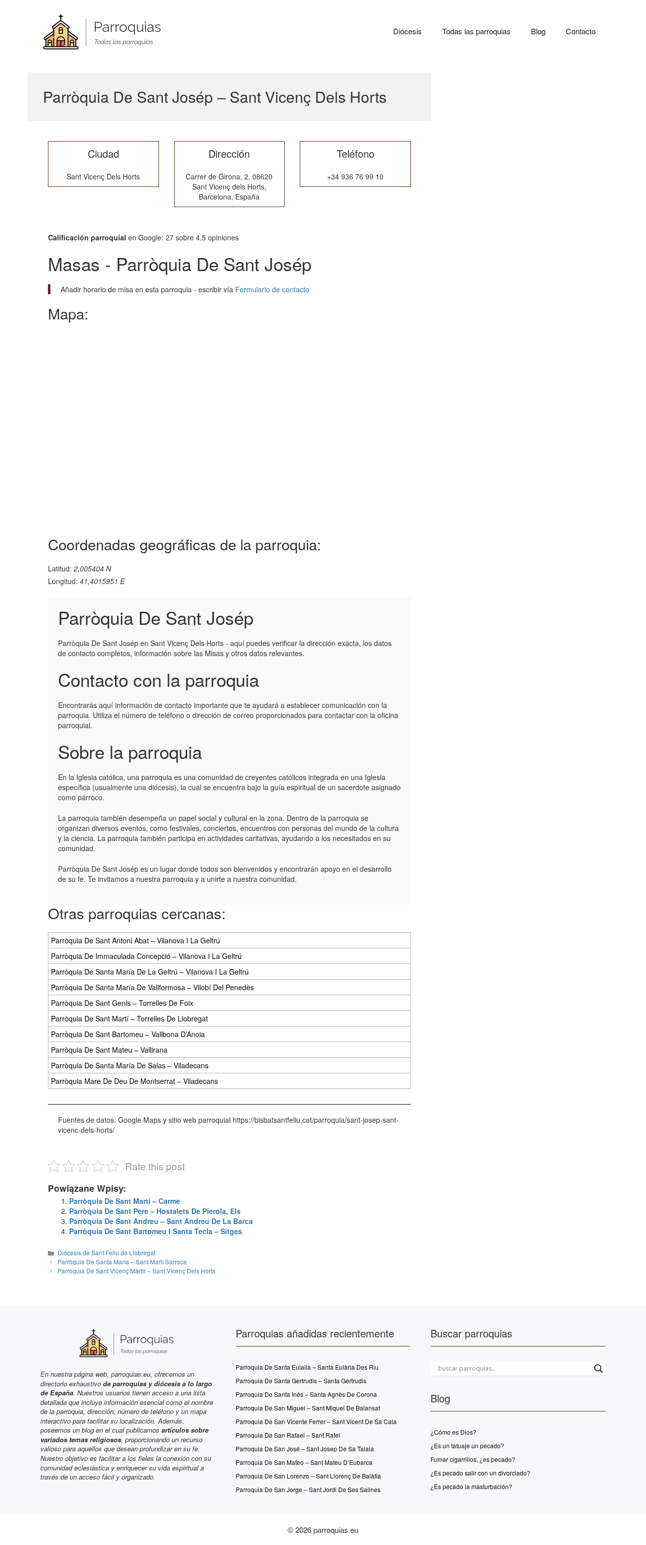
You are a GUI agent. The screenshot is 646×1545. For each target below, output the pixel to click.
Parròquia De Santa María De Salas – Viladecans (129, 1065)
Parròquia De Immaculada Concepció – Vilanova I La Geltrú (146, 956)
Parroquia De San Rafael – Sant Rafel (288, 1435)
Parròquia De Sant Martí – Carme (124, 1201)
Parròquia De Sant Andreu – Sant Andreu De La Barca (161, 1221)
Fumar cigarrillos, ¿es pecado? (472, 1459)
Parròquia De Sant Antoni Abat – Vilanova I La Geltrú (135, 940)
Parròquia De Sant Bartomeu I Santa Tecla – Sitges (155, 1231)
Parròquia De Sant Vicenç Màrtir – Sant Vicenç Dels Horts (137, 1270)
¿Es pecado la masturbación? (471, 1486)
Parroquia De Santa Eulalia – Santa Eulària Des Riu (307, 1367)
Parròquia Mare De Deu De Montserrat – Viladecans (134, 1081)
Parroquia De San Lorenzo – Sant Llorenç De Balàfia (308, 1475)
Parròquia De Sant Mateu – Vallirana (109, 1050)
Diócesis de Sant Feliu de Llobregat (106, 1252)
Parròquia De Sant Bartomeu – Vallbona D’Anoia (128, 1034)
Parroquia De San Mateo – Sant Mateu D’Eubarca (304, 1462)
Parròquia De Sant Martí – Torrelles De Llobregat (129, 1018)
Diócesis (407, 31)
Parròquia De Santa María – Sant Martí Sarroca (122, 1261)
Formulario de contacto (271, 289)
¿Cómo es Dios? (453, 1432)
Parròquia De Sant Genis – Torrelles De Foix (122, 1003)
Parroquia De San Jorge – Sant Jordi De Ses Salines (308, 1489)
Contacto (581, 31)
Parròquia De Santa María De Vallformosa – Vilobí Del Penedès (152, 987)
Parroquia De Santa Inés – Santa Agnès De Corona (306, 1394)
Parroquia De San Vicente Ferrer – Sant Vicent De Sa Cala (316, 1421)
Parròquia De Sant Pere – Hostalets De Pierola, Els (155, 1211)
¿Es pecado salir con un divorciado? (480, 1472)
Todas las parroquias (476, 31)
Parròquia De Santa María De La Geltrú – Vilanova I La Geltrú (150, 972)
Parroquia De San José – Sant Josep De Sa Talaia (305, 1448)
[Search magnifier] (598, 1369)
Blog (538, 31)
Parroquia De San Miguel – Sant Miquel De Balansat (308, 1407)
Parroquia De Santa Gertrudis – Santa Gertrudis (301, 1380)
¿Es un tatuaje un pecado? (467, 1445)
